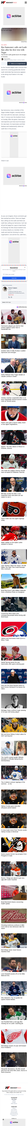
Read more (11, 294)
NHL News (14, 1099)
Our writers (14, 1109)
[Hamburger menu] (26, 3)
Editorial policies (14, 1114)
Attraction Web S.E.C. (12, 1094)
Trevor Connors (7, 58)
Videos (14, 1100)
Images (14, 1102)
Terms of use (14, 1111)
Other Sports (14, 1103)
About (14, 1108)
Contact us (14, 1115)
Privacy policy (14, 1112)
